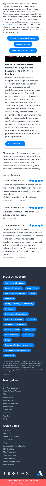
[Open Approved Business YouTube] (22, 473)
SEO (5, 394)
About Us (7, 433)
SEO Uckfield (8, 464)
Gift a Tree (7, 410)
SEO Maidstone (9, 452)
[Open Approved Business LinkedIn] (18, 473)
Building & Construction (15, 293)
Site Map (6, 430)
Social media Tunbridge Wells (14, 446)
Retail (7, 340)
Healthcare (9, 309)
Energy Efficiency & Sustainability (19, 304)
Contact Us (8, 440)
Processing (28, 335)
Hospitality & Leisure (13, 319)
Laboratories (29, 330)
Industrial (31, 319)
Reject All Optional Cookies (23, 50)
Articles (6, 416)
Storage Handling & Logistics (17, 350)
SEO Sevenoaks (9, 455)
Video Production (10, 403)
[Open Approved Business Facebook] (4, 473)
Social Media (8, 407)
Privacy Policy (8, 24)
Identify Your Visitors (12, 391)
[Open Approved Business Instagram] (9, 473)
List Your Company (11, 388)
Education (9, 298)
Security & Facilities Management (18, 345)
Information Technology (15, 324)
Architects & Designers (14, 283)
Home (5, 385)
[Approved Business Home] (40, 473)
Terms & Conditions (11, 437)
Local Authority (11, 335)
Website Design (9, 397)
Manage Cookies (23, 44)
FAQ (5, 419)
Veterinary (9, 355)
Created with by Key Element (23, 484)
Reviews (6, 413)
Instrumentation (12, 330)
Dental (32, 293)
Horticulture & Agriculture (16, 314)
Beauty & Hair (32, 288)
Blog (5, 443)
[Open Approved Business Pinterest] (13, 473)
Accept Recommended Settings (23, 38)
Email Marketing (9, 400)
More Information (15, 144)
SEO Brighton (8, 449)
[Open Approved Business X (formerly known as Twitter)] (27, 473)
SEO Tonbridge (9, 458)
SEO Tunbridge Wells (11, 461)
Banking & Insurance (13, 288)
